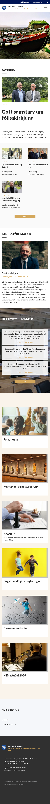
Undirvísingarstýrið (9, 724)
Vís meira (25, 216)
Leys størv (5, 720)
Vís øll (25, 381)
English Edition (24, 2)
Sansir (22, 784)
